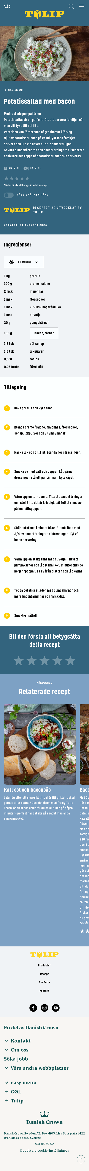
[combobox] (24, 262)
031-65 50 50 (44, 1143)
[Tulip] (17, 210)
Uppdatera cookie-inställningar (44, 1150)
